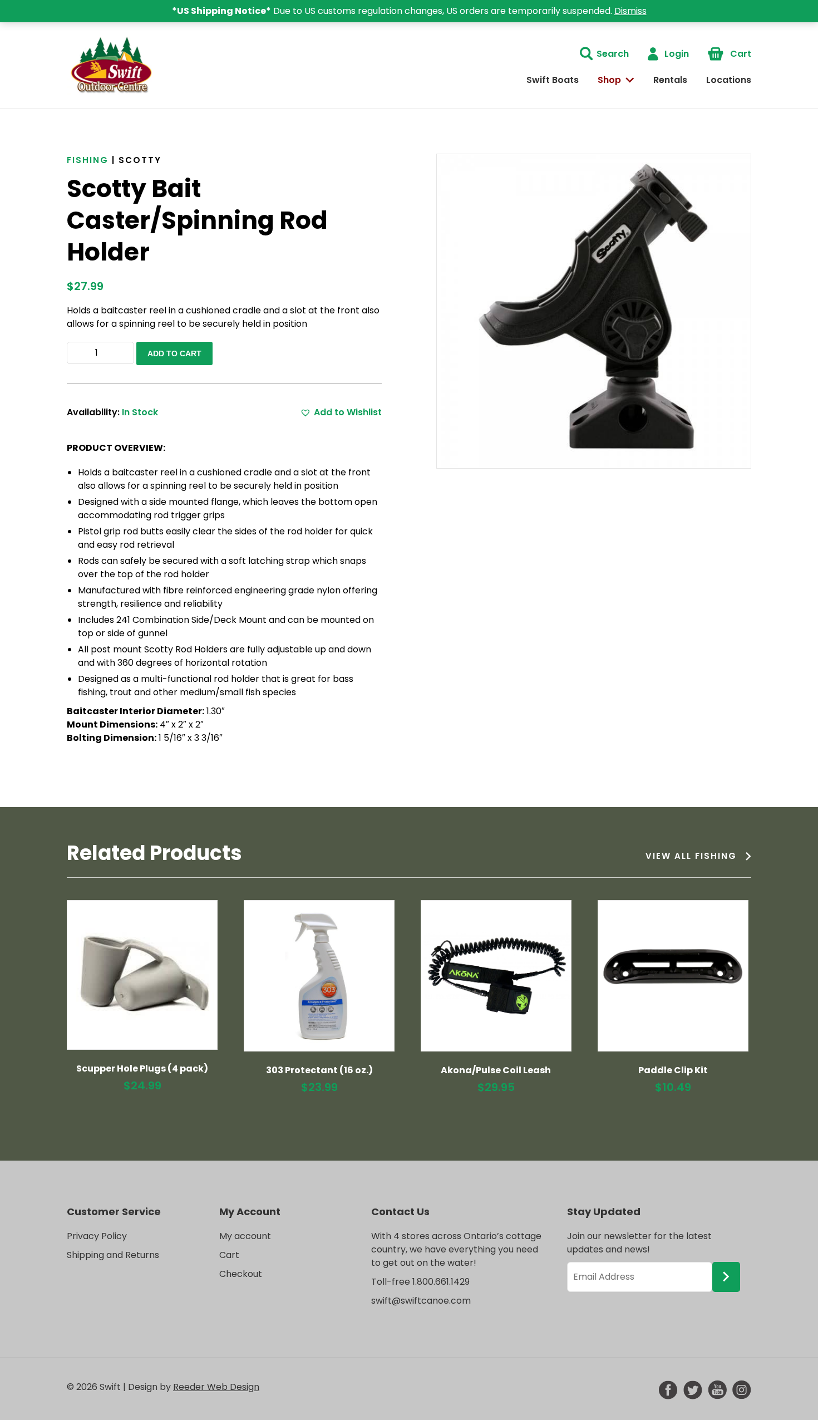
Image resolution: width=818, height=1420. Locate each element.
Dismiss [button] (630, 10)
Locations (728, 79)
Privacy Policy (97, 1236)
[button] (341, 412)
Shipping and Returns (113, 1255)
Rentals (670, 79)
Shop (609, 79)
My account (245, 1236)
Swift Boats (552, 79)
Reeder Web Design (216, 1386)
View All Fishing (691, 856)
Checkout (240, 1273)
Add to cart (174, 353)
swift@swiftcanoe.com (421, 1300)
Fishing (88, 160)
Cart (740, 53)
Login (676, 53)
